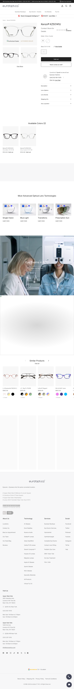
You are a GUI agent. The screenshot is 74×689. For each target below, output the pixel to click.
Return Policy (21, 679)
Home (4, 20)
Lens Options (44, 90)
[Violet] (57, 394)
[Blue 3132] (48, 394)
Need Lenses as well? (56, 64)
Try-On (57, 11)
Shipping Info (44, 99)
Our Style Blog (7, 541)
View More (20, 66)
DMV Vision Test (49, 554)
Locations (5, 524)
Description (44, 86)
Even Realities (28, 528)
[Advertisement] (9, 442)
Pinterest (68, 532)
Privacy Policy (40, 679)
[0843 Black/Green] (30, 394)
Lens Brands (44, 95)
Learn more (6, 221)
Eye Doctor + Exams (35, 11)
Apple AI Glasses (29, 562)
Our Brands (48, 11)
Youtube (67, 536)
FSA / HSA (47, 562)
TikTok (67, 545)
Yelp (66, 549)
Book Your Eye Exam (37, 268)
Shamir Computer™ (30, 549)
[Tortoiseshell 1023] (39, 394)
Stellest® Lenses (29, 536)
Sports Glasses (28, 566)
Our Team (5, 536)
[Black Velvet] (13, 394)
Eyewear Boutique (20, 11)
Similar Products (37, 361)
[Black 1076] (44, 394)
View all (37, 363)
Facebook (68, 524)
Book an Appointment (9, 532)
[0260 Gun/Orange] (26, 394)
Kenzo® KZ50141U (11, 20)
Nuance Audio (28, 532)
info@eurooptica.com (9, 647)
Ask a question (45, 103)
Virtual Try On (28, 583)
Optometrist (47, 532)
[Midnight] (61, 394)
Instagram (68, 541)
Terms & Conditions (51, 679)
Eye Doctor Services (50, 528)
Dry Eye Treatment (49, 558)
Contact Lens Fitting (50, 545)
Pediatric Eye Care (49, 549)
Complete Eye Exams (50, 541)
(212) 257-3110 (7, 637)
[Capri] (65, 394)
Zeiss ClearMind (29, 541)
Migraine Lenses (29, 558)
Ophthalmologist (49, 536)
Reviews (5, 545)
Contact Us (6, 528)
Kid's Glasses (28, 571)
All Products (27, 579)
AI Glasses (27, 524)
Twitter (67, 528)
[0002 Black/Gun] (22, 394)
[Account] (61, 6)
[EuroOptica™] (11, 6)
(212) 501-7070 (56, 77)
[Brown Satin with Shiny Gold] (8, 394)
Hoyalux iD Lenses (29, 554)
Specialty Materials (29, 575)
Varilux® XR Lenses (29, 545)
